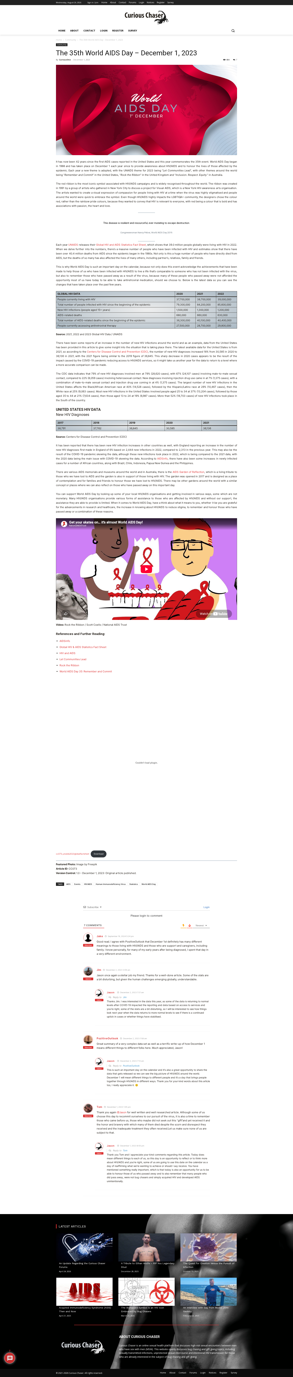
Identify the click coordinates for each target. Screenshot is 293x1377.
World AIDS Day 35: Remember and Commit (86, 671)
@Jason (121, 1112)
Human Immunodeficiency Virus (111, 884)
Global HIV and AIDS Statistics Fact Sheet (121, 244)
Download (98, 854)
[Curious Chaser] (146, 17)
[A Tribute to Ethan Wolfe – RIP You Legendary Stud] (146, 1247)
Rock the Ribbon (69, 665)
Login (206, 907)
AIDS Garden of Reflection (188, 472)
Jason (111, 992)
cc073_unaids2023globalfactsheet (72, 854)
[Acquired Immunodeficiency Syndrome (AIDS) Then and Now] (84, 1292)
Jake (100, 936)
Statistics (133, 884)
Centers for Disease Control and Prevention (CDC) (117, 351)
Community (70, 39)
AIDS (68, 884)
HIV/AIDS (88, 884)
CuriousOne (65, 59)
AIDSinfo (162, 458)
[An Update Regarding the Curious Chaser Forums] (84, 1247)
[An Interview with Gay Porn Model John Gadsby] (208, 1292)
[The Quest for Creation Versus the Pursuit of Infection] (208, 1247)
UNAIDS (73, 244)
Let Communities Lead (73, 659)
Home (59, 39)
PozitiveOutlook (107, 1038)
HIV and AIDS (67, 653)
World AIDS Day (149, 884)
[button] (233, 31)
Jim (99, 969)
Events (77, 884)
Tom (99, 1107)
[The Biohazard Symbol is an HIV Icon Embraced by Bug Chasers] (146, 1292)
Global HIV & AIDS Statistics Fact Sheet (83, 647)
